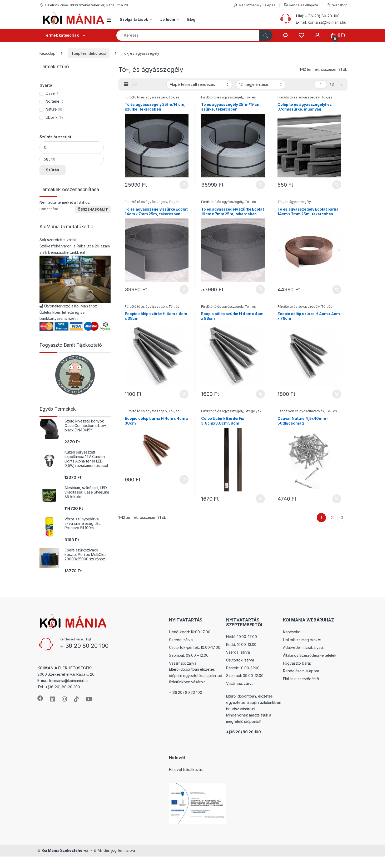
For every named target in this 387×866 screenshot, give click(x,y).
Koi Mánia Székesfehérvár (66, 850)
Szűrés (52, 170)
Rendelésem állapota (301, 671)
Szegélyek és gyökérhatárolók (300, 411)
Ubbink (52, 117)
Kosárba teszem (181, 184)
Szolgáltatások (134, 19)
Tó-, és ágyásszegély (294, 202)
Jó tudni (167, 19)
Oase (50, 93)
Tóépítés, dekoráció (88, 53)
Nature (51, 109)
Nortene (52, 101)
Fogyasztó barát (297, 663)
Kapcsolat (291, 632)
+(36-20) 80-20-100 (322, 16)
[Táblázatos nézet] (126, 84)
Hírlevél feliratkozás (186, 769)
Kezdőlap (47, 53)
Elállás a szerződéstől (301, 678)
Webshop (340, 5)
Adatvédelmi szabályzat (303, 647)
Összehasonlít (93, 209)
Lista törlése (48, 209)
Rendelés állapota (303, 5)
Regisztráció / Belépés (257, 5)
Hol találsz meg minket (302, 640)
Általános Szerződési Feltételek (309, 655)
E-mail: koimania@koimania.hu (321, 22)
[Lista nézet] (134, 84)
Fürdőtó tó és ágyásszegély (146, 97)
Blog (191, 19)
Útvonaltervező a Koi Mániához (70, 306)
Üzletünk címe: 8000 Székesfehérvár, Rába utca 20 (86, 5)
